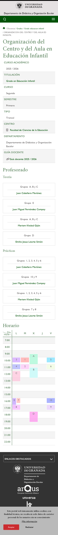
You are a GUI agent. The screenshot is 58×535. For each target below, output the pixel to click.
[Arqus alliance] (28, 489)
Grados (20, 28)
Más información (29, 521)
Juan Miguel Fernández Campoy (29, 209)
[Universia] (29, 498)
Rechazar (29, 527)
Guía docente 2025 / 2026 (23, 159)
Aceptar (11, 527)
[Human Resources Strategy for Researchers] (29, 505)
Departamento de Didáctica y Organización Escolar (29, 13)
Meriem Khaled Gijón (29, 225)
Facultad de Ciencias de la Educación (29, 129)
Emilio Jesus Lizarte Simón (29, 241)
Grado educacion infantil (34, 28)
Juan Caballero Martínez (29, 193)
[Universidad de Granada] (29, 6)
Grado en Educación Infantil (20, 80)
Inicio (4, 28)
